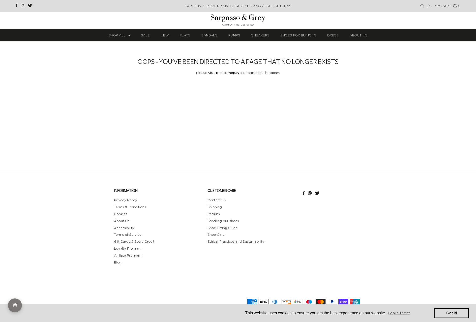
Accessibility (124, 228)
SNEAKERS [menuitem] (260, 35)
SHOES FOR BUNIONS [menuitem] (298, 35)
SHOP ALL (117, 35)
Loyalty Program (128, 248)
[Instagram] (23, 6)
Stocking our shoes (223, 221)
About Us (121, 221)
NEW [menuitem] (165, 35)
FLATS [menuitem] (185, 35)
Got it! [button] (451, 313)
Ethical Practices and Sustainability (236, 241)
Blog (117, 262)
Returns (214, 214)
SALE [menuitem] (145, 35)
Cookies (120, 214)
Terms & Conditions (130, 207)
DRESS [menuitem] (333, 35)
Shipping (215, 207)
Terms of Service (127, 234)
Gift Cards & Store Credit (134, 241)
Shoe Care (216, 234)
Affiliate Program (127, 255)
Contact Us (217, 200)
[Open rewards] (15, 305)
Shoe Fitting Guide (223, 228)
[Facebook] (16, 6)
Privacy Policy (125, 200)
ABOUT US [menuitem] (358, 35)
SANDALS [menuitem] (209, 35)
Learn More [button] (399, 313)
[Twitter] (30, 6)
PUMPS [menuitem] (234, 35)
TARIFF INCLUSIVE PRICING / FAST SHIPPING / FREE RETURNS (238, 6)
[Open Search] (422, 6)
